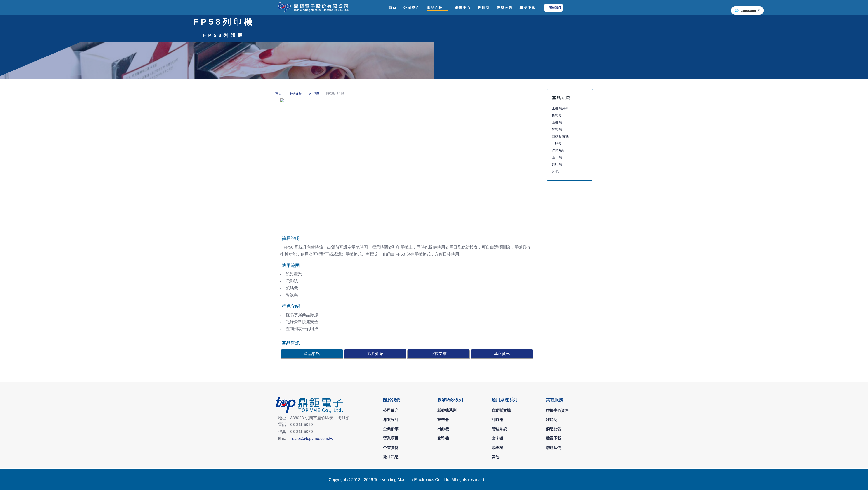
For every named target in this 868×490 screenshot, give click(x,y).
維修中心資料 (557, 410)
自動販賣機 (560, 136)
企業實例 (391, 448)
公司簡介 (391, 410)
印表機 (497, 448)
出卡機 (557, 157)
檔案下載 (553, 438)
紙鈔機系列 (560, 108)
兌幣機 (557, 129)
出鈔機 (557, 122)
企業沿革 (391, 429)
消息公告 (553, 429)
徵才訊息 (391, 457)
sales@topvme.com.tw (312, 438)
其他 (555, 171)
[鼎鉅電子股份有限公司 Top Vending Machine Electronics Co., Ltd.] (312, 7)
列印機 (557, 164)
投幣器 (557, 115)
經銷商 (551, 420)
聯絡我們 (553, 448)
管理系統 (558, 150)
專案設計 (391, 420)
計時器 (557, 143)
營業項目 (391, 438)
